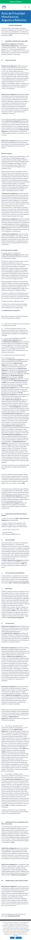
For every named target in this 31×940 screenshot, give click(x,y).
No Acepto (18, 937)
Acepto (12, 937)
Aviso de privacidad (25, 929)
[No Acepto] (29, 930)
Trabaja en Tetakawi (15, 1)
